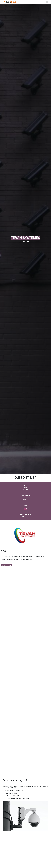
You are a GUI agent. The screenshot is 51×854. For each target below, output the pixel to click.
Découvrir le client (6, 565)
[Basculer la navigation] (47, 2)
